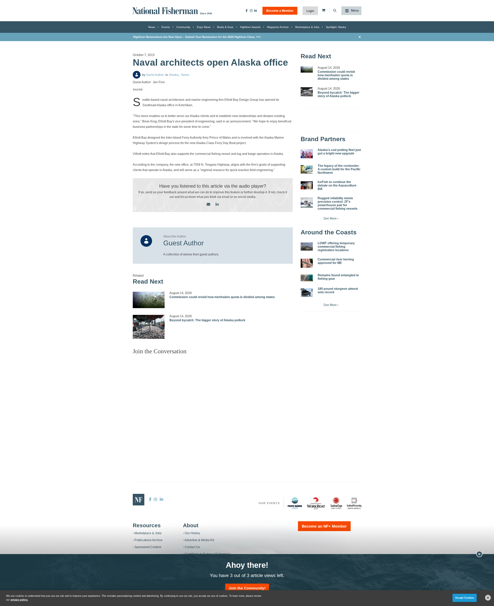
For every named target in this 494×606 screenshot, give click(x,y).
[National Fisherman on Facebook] (247, 11)
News (151, 27)
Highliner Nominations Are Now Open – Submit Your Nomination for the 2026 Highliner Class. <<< (197, 36)
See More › (330, 218)
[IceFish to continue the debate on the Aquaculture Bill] (307, 185)
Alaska (173, 74)
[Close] (488, 598)
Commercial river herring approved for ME (336, 261)
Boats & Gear (225, 27)
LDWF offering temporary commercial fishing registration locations (336, 247)
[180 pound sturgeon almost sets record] (307, 292)
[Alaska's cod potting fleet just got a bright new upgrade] (307, 153)
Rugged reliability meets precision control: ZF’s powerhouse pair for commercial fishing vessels (337, 203)
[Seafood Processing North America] (354, 503)
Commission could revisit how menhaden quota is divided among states (222, 297)
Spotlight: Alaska (336, 27)
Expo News (204, 27)
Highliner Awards (250, 27)
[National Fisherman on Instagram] (251, 11)
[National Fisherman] (166, 10)
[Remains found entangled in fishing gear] (307, 278)
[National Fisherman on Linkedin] (255, 11)
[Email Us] (208, 204)
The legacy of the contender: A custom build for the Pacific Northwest (339, 169)
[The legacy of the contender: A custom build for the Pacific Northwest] (307, 169)
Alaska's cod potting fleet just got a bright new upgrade (339, 151)
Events (166, 27)
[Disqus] (213, 406)
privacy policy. (19, 599)
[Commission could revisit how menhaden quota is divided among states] (149, 300)
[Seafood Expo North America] (336, 503)
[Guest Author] (136, 75)
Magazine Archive (278, 27)
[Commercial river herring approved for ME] (307, 263)
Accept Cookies (464, 597)
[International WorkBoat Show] (316, 503)
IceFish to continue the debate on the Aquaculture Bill (337, 185)
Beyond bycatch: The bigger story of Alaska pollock (207, 320)
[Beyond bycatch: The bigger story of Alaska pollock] (149, 327)
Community (183, 27)
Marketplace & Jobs (307, 27)
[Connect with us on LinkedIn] (217, 204)
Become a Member (280, 10)
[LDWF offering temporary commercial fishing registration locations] (307, 246)
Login (310, 11)
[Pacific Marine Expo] (295, 503)
